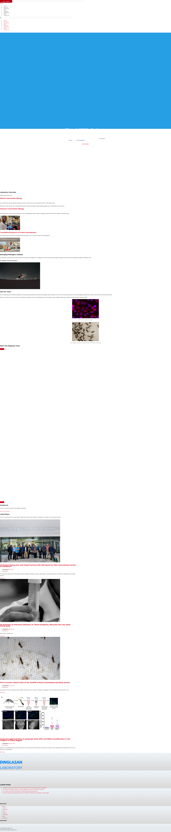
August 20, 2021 (11, 629)
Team (4, 811)
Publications (5, 814)
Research (5, 813)
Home (4, 806)
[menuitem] (87, 6)
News (4, 816)
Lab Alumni (5, 809)
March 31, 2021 (11, 685)
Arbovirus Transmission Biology (12, 209)
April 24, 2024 (11, 569)
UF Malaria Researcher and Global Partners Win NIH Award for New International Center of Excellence (38, 565)
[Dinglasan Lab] (68, 1)
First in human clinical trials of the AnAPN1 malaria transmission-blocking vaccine (35, 682)
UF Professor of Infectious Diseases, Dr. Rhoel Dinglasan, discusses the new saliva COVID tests (35, 625)
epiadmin (6, 571)
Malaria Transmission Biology (11, 198)
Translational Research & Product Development (18, 232)
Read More (2, 578)
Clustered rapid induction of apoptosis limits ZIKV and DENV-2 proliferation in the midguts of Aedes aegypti (35, 739)
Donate (1, 3)
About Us (5, 808)
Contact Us (6, 15)
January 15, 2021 (11, 743)
